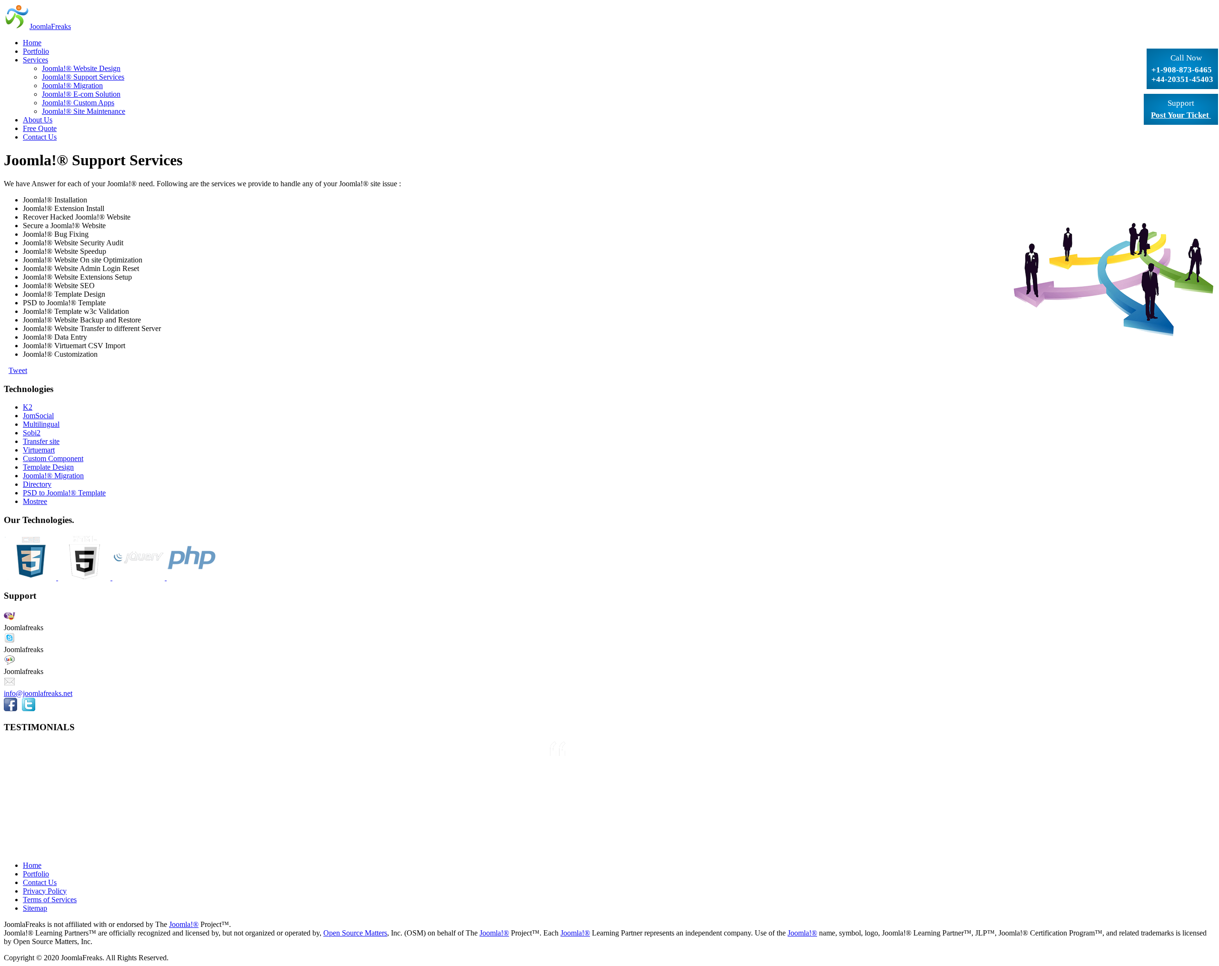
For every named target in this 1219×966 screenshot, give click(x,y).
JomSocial (38, 416)
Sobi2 (31, 433)
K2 (27, 407)
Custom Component (53, 458)
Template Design (48, 467)
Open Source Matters (355, 933)
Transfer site (41, 441)
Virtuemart (39, 450)
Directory (37, 484)
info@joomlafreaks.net (38, 693)
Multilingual (41, 424)
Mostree (35, 501)
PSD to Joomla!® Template (64, 493)
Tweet (18, 370)
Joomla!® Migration (53, 476)
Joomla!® (184, 924)
